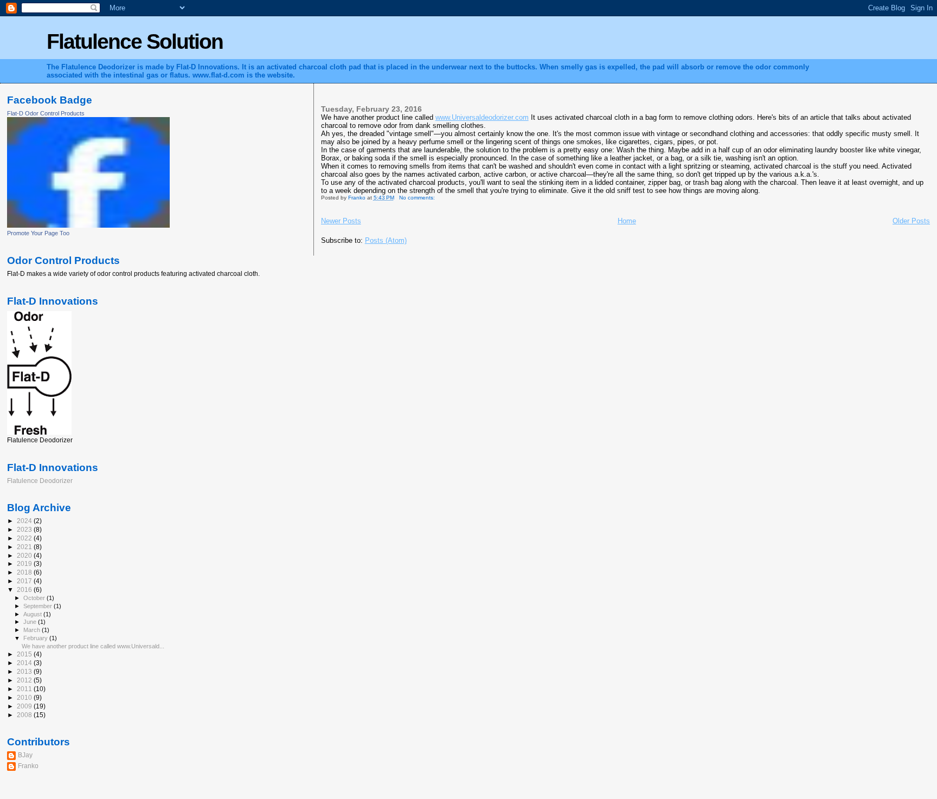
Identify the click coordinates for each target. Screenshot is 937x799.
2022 (25, 538)
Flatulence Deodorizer (40, 480)
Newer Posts (341, 221)
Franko (28, 765)
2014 (25, 662)
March (32, 630)
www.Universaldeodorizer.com (482, 117)
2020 (25, 555)
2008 (25, 714)
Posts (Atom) (386, 240)
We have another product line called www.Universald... (93, 646)
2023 (25, 529)
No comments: (418, 198)
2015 (25, 654)
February (36, 638)
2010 (25, 697)
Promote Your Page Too (38, 233)
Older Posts (911, 221)
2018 (25, 572)
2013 (25, 671)
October (35, 598)
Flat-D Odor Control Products (46, 113)
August (33, 614)
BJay (25, 754)
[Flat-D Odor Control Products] (88, 225)
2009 (25, 706)
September (38, 606)
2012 (25, 680)
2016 (25, 589)
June (30, 621)
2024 (25, 520)
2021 (25, 546)
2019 (25, 563)
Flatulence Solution (135, 41)
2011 (25, 688)
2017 (25, 580)
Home (627, 221)
